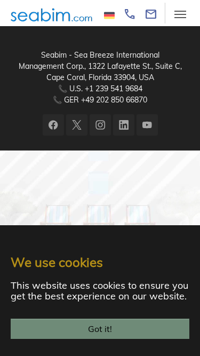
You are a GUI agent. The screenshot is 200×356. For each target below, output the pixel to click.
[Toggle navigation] (180, 14)
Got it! (100, 328)
